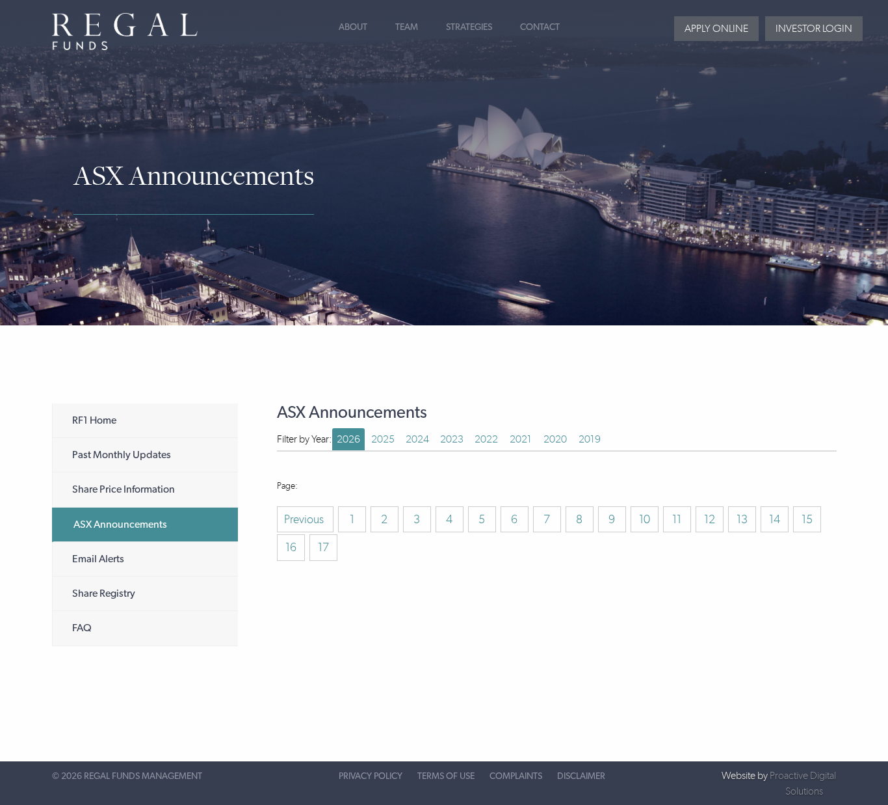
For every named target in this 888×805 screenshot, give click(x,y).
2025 (383, 439)
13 (742, 519)
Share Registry (103, 593)
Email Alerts (98, 559)
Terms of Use (446, 776)
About (353, 27)
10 (644, 519)
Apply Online (716, 28)
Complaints (516, 776)
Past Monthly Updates (121, 455)
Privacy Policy (370, 776)
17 (323, 547)
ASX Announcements (120, 524)
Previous (305, 519)
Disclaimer (581, 776)
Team (406, 27)
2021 (521, 439)
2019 (590, 439)
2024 (417, 439)
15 (807, 519)
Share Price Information (123, 489)
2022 (486, 439)
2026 (348, 439)
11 (676, 519)
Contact (540, 27)
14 (774, 519)
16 (290, 547)
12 (709, 519)
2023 (452, 439)
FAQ (82, 628)
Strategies (469, 27)
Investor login (814, 28)
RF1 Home (94, 420)
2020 (555, 439)
